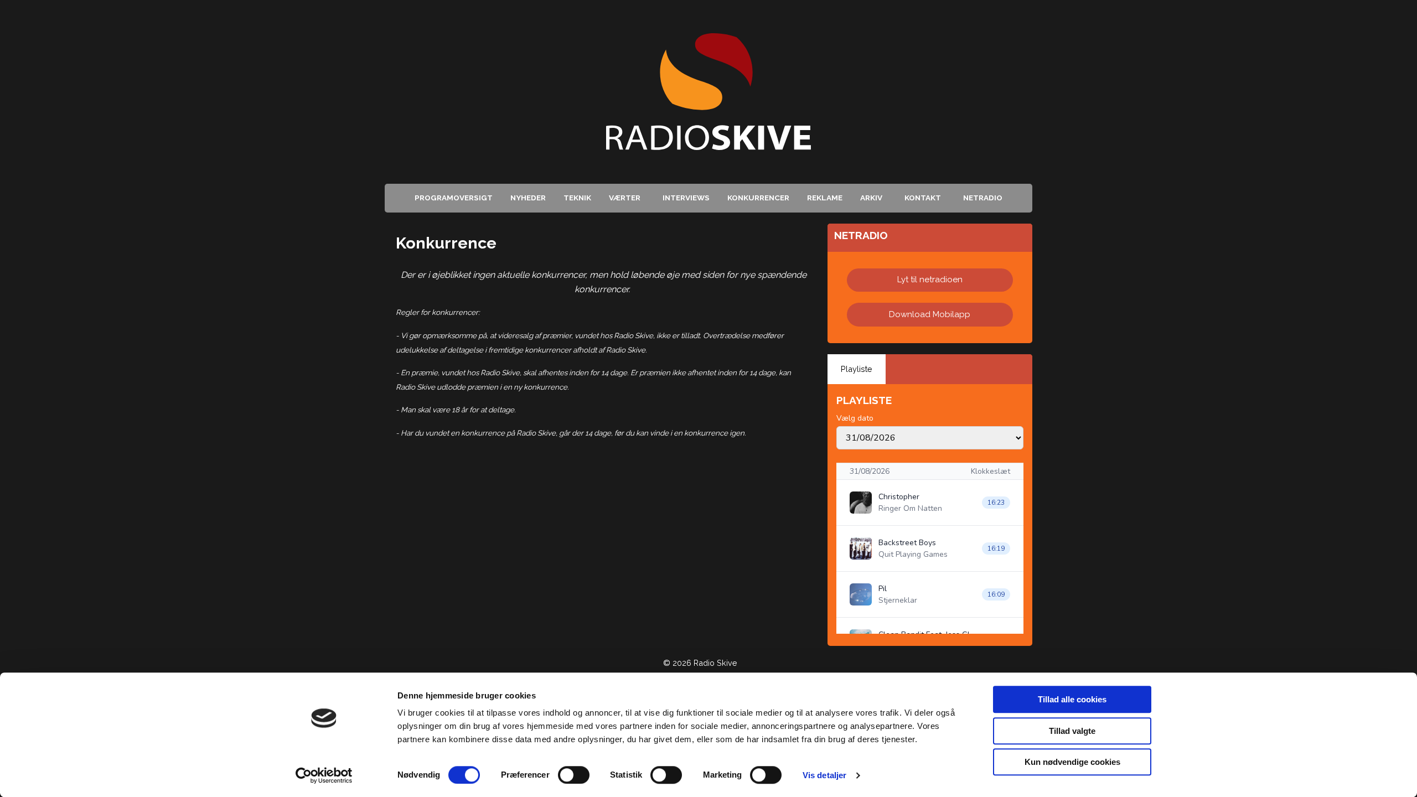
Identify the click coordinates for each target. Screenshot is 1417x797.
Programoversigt (454, 197)
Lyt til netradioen (930, 279)
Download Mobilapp (929, 314)
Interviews (686, 197)
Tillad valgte (1072, 731)
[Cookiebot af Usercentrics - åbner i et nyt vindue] (324, 775)
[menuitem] (453, 198)
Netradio (982, 197)
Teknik (577, 197)
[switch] (573, 775)
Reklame (824, 197)
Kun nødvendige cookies (1072, 762)
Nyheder (528, 197)
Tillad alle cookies (1072, 699)
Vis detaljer (824, 775)
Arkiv (871, 197)
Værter (624, 197)
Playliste (856, 369)
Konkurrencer (758, 197)
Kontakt (922, 197)
